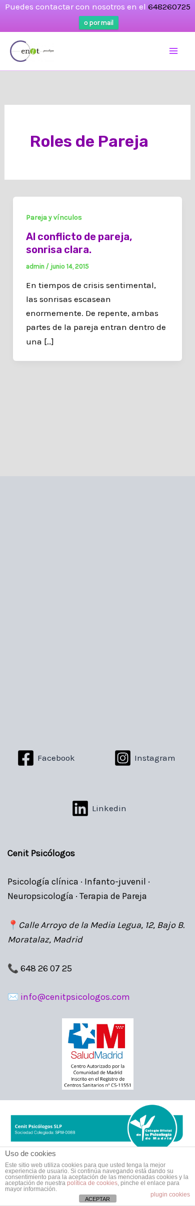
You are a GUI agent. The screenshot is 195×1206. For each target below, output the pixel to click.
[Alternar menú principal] (174, 51)
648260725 (169, 6)
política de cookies (92, 1183)
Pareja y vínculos (54, 217)
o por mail (99, 22)
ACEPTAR (97, 1199)
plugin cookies (170, 1194)
